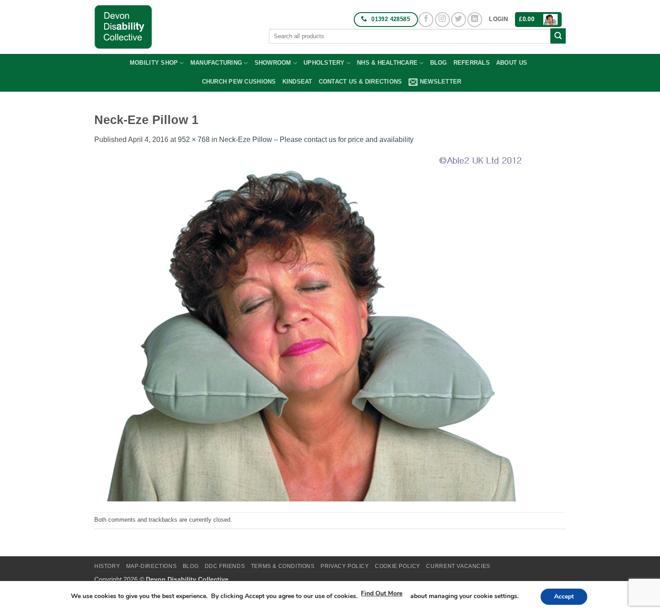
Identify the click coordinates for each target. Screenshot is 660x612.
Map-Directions (151, 566)
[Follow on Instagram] (442, 19)
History (107, 566)
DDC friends (225, 566)
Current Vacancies (458, 566)
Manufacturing (216, 62)
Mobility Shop (154, 62)
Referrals (471, 62)
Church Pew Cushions (239, 81)
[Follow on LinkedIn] (474, 19)
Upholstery (324, 62)
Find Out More (381, 593)
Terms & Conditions (283, 566)
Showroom (273, 62)
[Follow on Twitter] (458, 19)
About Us (511, 62)
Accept (564, 596)
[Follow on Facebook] (425, 19)
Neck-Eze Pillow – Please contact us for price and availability (316, 139)
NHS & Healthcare (387, 62)
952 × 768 (194, 139)
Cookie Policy (397, 566)
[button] (498, 19)
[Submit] (558, 36)
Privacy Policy (345, 566)
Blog (438, 62)
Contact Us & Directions (360, 81)
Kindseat (297, 81)
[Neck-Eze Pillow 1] (308, 328)
